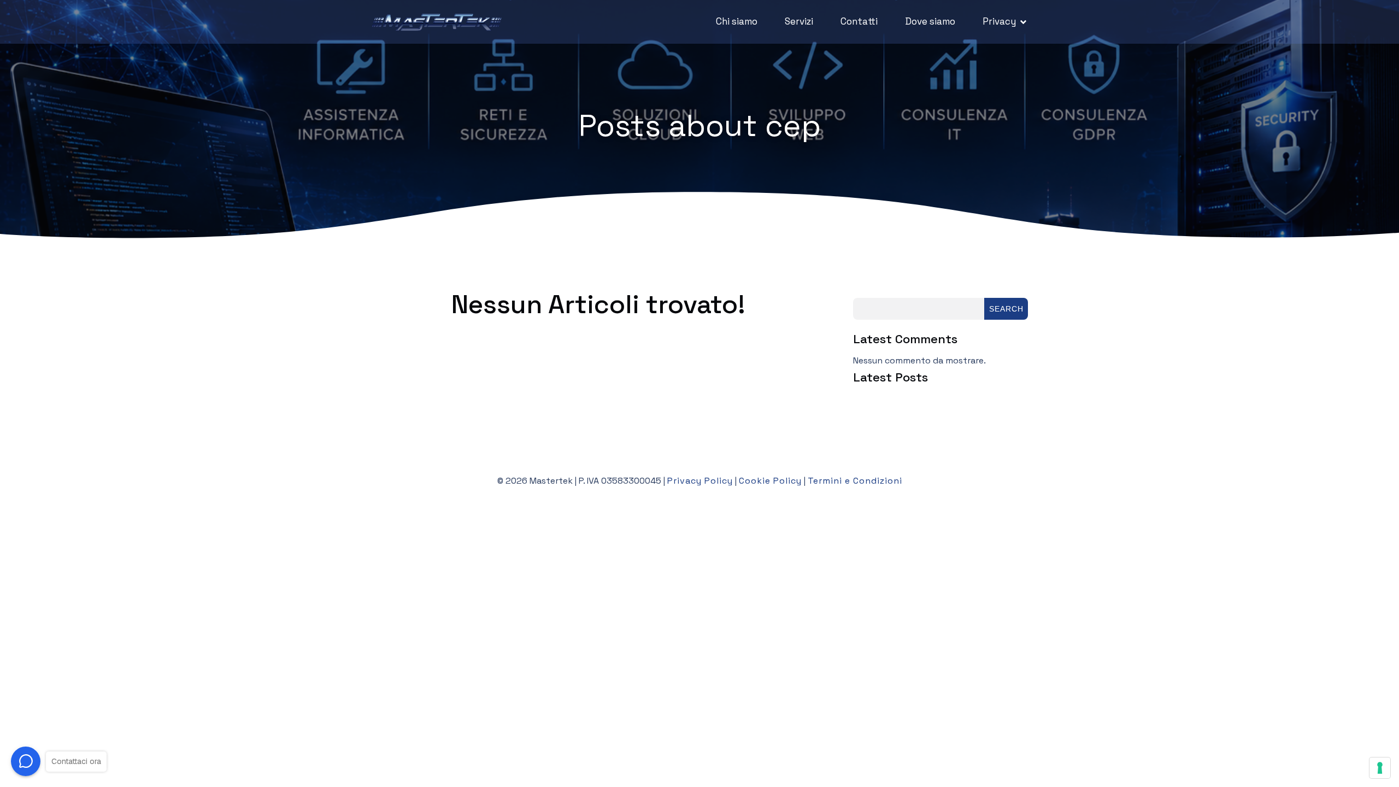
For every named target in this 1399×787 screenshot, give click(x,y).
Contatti (859, 21)
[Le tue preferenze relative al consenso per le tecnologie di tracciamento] (1379, 767)
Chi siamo (736, 21)
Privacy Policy (700, 480)
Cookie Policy (770, 480)
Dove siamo (930, 21)
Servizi (799, 21)
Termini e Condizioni (855, 480)
